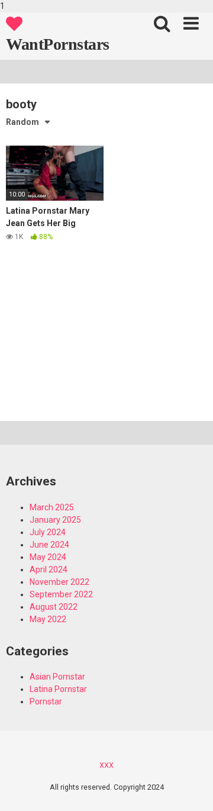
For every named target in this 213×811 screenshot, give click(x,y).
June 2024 (49, 544)
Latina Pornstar (58, 689)
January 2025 (55, 519)
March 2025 (52, 507)
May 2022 (48, 619)
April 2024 (48, 569)
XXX (106, 765)
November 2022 (59, 582)
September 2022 (61, 594)
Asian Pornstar (57, 676)
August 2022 (54, 607)
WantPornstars (57, 44)
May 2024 (48, 557)
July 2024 (48, 532)
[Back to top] (191, 789)
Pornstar (46, 701)
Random (22, 122)
